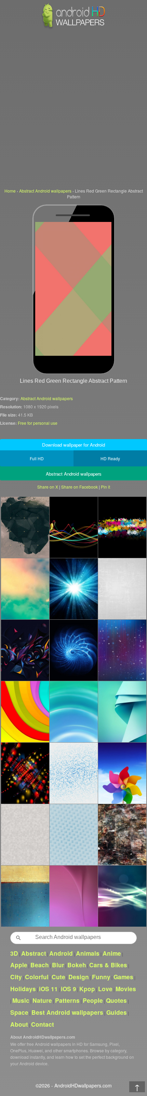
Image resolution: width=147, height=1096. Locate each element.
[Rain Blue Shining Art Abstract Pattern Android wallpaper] (122, 650)
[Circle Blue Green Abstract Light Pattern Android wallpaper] (73, 711)
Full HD (37, 458)
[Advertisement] (73, 107)
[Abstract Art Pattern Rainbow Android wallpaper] (25, 650)
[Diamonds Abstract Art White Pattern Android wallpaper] (25, 834)
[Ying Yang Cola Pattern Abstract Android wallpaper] (122, 896)
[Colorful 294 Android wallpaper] (25, 773)
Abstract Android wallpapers (47, 398)
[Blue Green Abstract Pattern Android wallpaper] (122, 711)
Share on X (47, 487)
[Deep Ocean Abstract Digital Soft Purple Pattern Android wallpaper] (73, 896)
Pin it (105, 487)
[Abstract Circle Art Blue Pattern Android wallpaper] (73, 650)
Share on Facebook (79, 487)
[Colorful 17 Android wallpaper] (122, 527)
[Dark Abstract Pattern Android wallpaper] (25, 527)
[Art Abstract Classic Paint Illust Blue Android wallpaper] (25, 896)
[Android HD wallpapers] (73, 28)
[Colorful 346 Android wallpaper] (73, 588)
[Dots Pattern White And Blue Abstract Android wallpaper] (73, 773)
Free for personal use (37, 423)
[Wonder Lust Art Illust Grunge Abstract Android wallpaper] (122, 834)
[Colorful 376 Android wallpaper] (25, 588)
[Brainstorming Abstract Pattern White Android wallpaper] (122, 588)
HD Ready (110, 458)
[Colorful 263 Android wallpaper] (25, 711)
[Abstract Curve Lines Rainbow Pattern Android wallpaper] (73, 527)
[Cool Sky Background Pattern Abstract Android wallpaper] (73, 834)
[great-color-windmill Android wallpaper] (122, 773)
